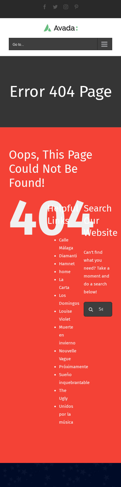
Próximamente (73, 366)
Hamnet (67, 263)
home (64, 271)
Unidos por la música (66, 414)
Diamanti (68, 255)
